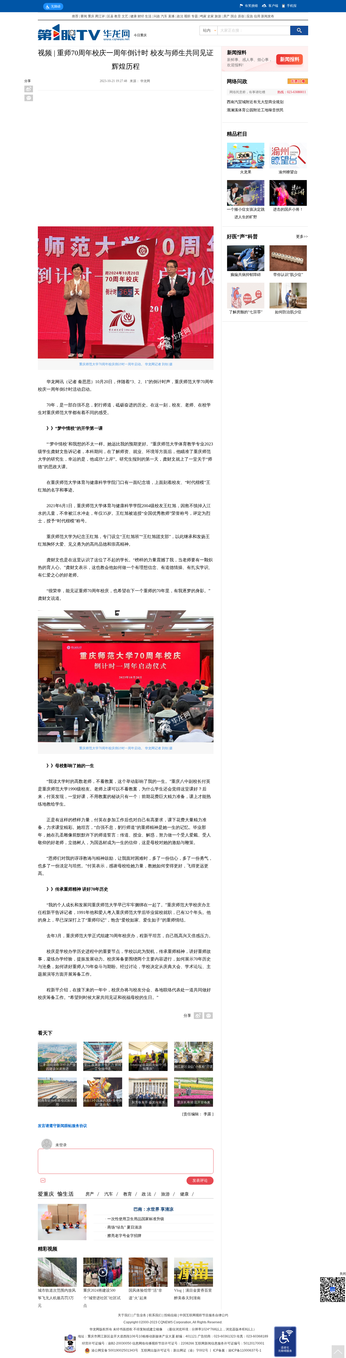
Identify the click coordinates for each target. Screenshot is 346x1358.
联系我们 (155, 1315)
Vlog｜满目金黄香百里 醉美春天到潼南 (193, 1294)
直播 (171, 16)
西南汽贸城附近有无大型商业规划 (255, 102)
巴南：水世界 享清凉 (154, 1209)
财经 (141, 16)
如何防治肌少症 (288, 312)
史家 (210, 16)
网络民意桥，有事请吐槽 (247, 92)
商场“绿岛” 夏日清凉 (124, 1227)
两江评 (100, 16)
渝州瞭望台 (288, 172)
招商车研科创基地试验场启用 (57, 1102)
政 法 (146, 1194)
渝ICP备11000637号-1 (244, 1350)
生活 (148, 16)
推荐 (75, 16)
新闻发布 (267, 16)
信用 (257, 16)
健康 (133, 16)
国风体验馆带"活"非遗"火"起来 (145, 1294)
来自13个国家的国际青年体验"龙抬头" (102, 1102)
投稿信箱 (170, 1315)
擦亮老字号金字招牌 (123, 1236)
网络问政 (237, 81)
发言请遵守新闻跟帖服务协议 (62, 1126)
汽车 (164, 16)
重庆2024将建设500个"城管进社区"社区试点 (102, 1298)
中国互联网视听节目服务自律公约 (203, 1315)
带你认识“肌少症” (288, 275)
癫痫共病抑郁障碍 (246, 275)
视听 (187, 16)
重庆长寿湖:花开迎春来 (193, 1102)
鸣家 (203, 16)
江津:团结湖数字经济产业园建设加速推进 (57, 1067)
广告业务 (139, 1315)
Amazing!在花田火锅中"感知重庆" (148, 1067)
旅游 (218, 16)
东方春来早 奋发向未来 (148, 1102)
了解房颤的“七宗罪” (245, 312)
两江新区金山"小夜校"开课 (193, 1067)
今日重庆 (140, 35)
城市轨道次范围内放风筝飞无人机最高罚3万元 (57, 1298)
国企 (234, 16)
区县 (110, 16)
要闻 (84, 16)
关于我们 (124, 1315)
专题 (194, 16)
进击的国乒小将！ (288, 209)
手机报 (292, 6)
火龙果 (245, 172)
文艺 (125, 16)
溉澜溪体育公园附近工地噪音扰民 (255, 110)
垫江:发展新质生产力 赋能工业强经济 (102, 1067)
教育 (117, 16)
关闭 (343, 1274)
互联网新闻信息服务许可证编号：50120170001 (229, 1343)
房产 (226, 16)
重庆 (91, 16)
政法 (180, 16)
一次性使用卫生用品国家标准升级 (135, 1219)
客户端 (273, 6)
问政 (157, 16)
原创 (241, 16)
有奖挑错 (251, 6)
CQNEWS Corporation (174, 1322)
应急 (250, 16)
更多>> (302, 237)
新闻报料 (290, 59)
